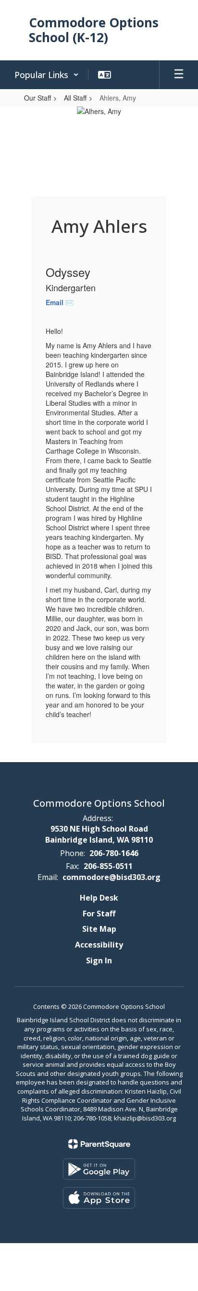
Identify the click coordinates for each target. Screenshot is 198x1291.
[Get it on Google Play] (99, 1169)
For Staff (99, 913)
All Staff (75, 98)
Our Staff (37, 98)
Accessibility (99, 944)
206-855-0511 (108, 866)
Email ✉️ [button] (60, 302)
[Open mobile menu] (179, 74)
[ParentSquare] (99, 1144)
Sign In (99, 960)
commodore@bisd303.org (111, 877)
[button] (46, 74)
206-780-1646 (113, 853)
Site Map (99, 929)
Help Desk (99, 897)
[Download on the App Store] (99, 1198)
